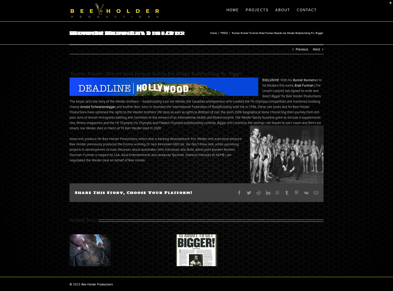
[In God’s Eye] (90, 250)
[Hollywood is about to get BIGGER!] (196, 250)
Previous (302, 49)
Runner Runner (303, 80)
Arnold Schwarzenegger (97, 106)
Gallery (96, 250)
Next (316, 49)
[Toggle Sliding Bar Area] (388, 5)
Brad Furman (304, 85)
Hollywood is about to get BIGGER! (190, 250)
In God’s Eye (84, 250)
